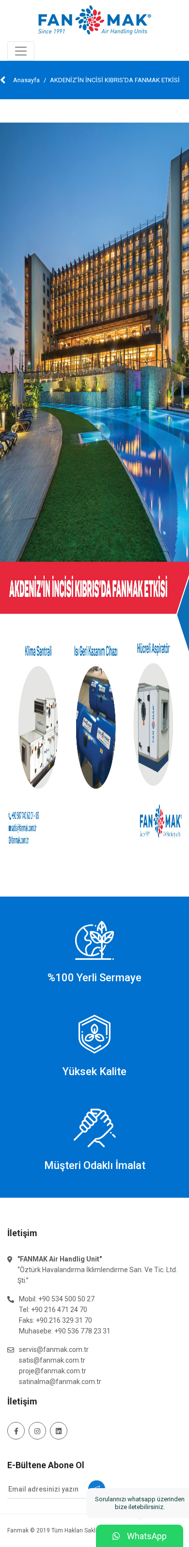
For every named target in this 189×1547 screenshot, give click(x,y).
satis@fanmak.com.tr (52, 1360)
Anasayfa (26, 80)
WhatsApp (139, 1533)
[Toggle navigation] (20, 51)
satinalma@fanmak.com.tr (60, 1381)
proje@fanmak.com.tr (52, 1371)
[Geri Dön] (3, 80)
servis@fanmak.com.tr (54, 1349)
